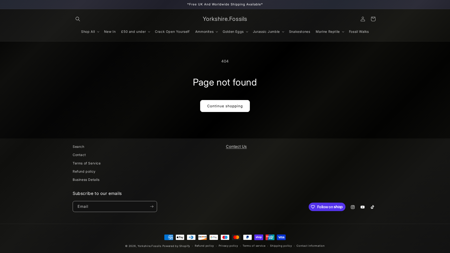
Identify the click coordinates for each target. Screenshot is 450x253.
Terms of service (254, 245)
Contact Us (236, 146)
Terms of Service (87, 163)
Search (78, 147)
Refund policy (84, 171)
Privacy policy (228, 245)
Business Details (86, 180)
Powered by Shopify (176, 246)
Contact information (310, 245)
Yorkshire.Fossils (149, 246)
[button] (78, 19)
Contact (79, 155)
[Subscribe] (151, 206)
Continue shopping (225, 106)
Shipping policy (281, 245)
